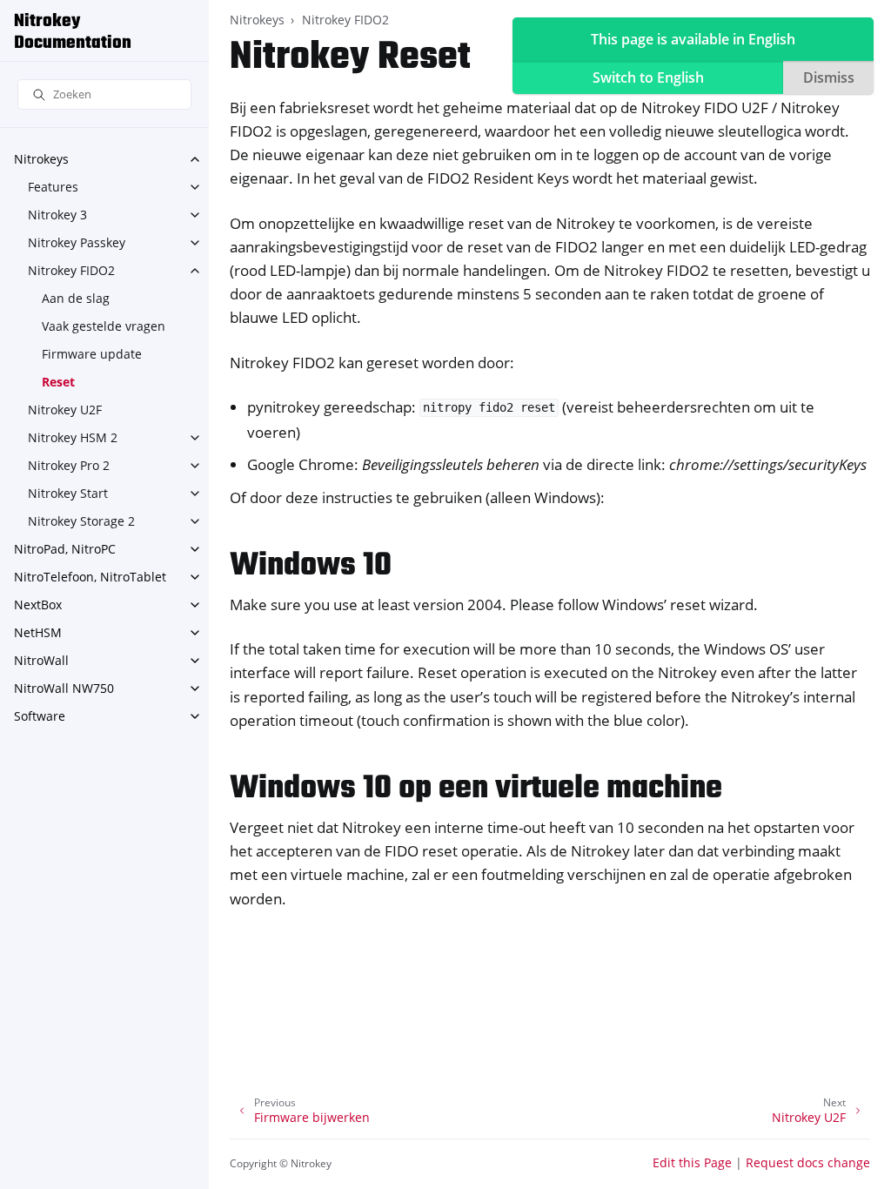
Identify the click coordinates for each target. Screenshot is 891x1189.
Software (39, 716)
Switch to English (648, 77)
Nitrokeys (41, 159)
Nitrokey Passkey (76, 242)
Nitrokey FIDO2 (71, 270)
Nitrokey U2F (65, 409)
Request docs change (808, 1162)
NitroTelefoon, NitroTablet (90, 576)
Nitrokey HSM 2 (72, 437)
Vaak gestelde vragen (103, 326)
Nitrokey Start (68, 493)
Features (53, 186)
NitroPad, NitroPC (65, 549)
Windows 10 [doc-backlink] (311, 566)
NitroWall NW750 (64, 688)
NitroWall (41, 660)
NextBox (38, 604)
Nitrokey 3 (57, 214)
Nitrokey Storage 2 (81, 521)
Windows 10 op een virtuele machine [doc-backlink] (476, 789)
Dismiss (828, 77)
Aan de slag (76, 298)
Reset (58, 381)
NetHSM (38, 632)
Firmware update (92, 354)
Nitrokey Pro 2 (69, 465)
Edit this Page (692, 1162)
